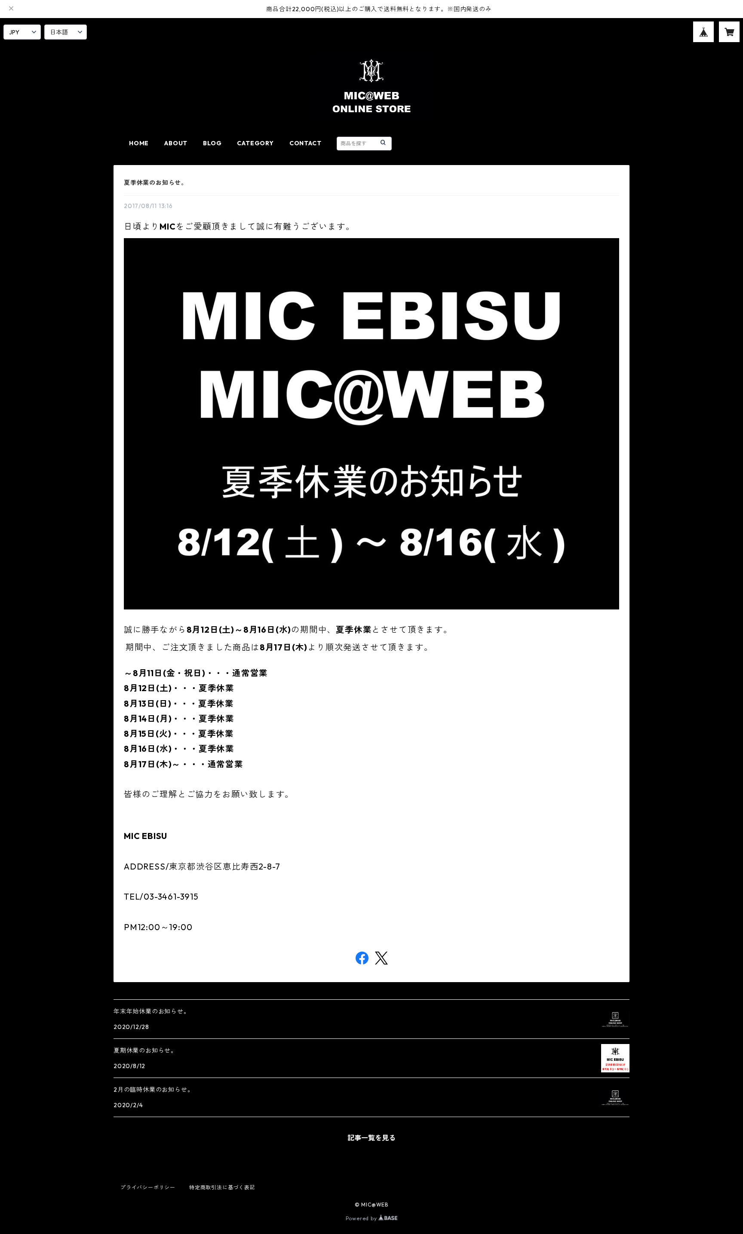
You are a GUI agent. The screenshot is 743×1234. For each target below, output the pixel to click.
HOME (139, 143)
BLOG (212, 143)
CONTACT (305, 143)
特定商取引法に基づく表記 (222, 1187)
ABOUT (175, 143)
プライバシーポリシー (147, 1187)
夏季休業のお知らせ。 (155, 183)
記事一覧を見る (371, 1137)
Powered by (362, 1218)
